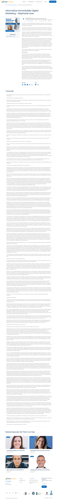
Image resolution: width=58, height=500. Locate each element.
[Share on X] (38, 84)
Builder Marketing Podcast (12, 4)
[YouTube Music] (27, 84)
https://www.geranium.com (11, 36)
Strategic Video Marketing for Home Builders (40, 469)
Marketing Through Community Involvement (40, 450)
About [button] (45, 1)
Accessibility (46, 497)
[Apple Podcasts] (23, 84)
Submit (44, 486)
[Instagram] (9, 492)
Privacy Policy (51, 497)
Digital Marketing (22, 480)
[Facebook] (12, 492)
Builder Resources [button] (39, 1)
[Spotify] (25, 84)
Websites (20, 478)
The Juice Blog (32, 478)
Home (6, 4)
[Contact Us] (18, 492)
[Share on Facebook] (35, 84)
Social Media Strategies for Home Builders (16, 450)
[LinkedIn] (6, 492)
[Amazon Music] (30, 84)
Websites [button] (24, 1)
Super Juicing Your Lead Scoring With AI (15, 469)
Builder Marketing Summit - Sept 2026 (34, 483)
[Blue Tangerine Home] (7, 1)
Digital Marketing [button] (31, 1)
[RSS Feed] (32, 84)
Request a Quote (53, 1)
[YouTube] (15, 492)
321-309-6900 (8, 481)
